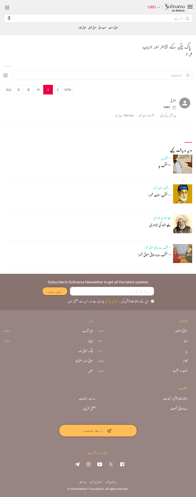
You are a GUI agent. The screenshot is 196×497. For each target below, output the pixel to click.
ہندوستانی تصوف (178, 408)
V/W (67, 90)
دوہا (185, 341)
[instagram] (88, 464)
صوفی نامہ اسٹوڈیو (84, 361)
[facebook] (122, 464)
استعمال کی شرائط (96, 482)
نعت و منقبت (180, 371)
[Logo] (174, 7)
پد (186, 351)
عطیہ (90, 371)
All (9, 90)
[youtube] (99, 464)
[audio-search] (9, 18)
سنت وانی (102, 28)
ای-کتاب (87, 331)
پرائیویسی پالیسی (112, 301)
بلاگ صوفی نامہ (85, 351)
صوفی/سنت (113, 28)
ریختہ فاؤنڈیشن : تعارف (175, 398)
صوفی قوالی (92, 28)
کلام (185, 361)
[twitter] (111, 464)
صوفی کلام (82, 28)
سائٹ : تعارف (87, 398)
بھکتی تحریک (89, 408)
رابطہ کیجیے (93, 430)
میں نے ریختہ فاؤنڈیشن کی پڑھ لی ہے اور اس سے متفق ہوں (108, 301)
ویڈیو (90, 341)
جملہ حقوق (82, 482)
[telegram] (77, 464)
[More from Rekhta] (7, 7)
